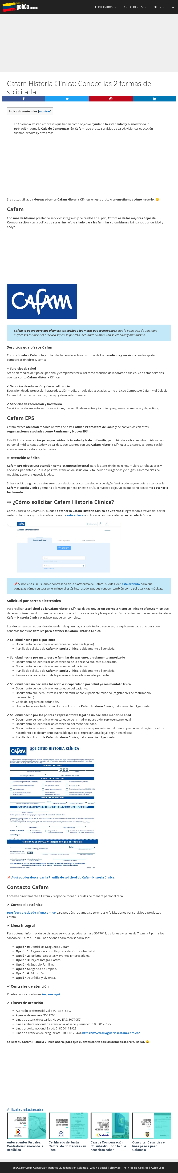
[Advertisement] (89, 40)
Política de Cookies (135, 1167)
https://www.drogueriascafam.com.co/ (111, 1033)
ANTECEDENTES (133, 7)
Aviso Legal (158, 1167)
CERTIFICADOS (103, 7)
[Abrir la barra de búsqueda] (173, 7)
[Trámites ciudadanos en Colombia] (20, 7)
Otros (157, 7)
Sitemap (115, 1167)
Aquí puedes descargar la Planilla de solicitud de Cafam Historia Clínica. (63, 877)
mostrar (44, 111)
